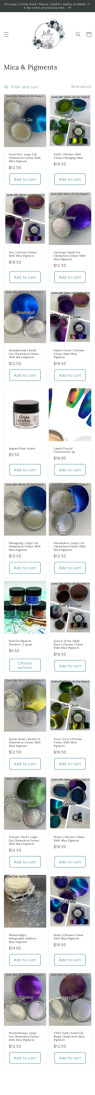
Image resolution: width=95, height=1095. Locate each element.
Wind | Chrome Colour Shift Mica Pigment (69, 936)
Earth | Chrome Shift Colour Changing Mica (68, 156)
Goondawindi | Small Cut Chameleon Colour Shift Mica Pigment (24, 354)
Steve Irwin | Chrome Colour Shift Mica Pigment (68, 742)
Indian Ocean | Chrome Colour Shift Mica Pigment (69, 354)
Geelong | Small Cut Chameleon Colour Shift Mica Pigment (70, 256)
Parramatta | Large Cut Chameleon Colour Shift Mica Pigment (70, 546)
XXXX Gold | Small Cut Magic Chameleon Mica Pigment (69, 1036)
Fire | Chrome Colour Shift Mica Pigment (23, 254)
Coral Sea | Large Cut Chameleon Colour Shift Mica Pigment (25, 158)
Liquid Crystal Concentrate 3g (64, 450)
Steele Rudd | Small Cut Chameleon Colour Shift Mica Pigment (25, 742)
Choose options (25, 665)
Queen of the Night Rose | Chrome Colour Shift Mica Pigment (68, 644)
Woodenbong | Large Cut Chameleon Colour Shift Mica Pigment (24, 1036)
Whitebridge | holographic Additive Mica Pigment (23, 938)
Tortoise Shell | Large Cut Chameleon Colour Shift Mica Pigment (24, 840)
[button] (6, 34)
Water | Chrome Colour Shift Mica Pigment (69, 838)
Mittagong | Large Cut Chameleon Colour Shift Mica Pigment (25, 546)
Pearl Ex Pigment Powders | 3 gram (20, 642)
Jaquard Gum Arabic (22, 448)
